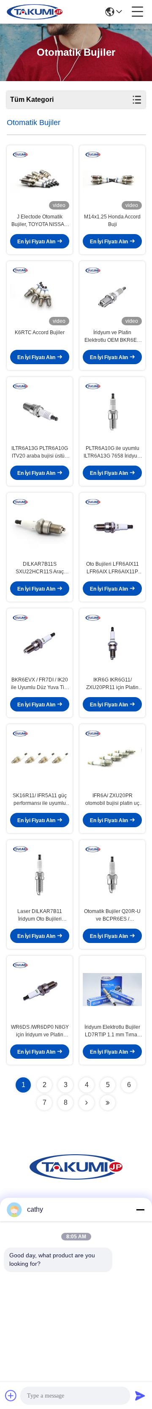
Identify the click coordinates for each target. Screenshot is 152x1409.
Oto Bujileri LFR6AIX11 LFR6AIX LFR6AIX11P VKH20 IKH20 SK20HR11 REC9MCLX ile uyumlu (112, 568)
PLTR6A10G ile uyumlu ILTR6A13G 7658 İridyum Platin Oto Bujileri (112, 452)
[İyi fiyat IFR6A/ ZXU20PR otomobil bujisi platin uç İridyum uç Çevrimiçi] (112, 758)
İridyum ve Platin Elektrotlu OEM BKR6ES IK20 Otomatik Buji (112, 337)
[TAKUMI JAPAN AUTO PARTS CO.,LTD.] (34, 11)
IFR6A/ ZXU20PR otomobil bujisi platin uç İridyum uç (112, 800)
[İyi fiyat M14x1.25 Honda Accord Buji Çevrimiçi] (112, 179)
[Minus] (140, 1210)
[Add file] (11, 1395)
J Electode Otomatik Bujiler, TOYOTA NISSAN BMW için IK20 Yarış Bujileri (39, 221)
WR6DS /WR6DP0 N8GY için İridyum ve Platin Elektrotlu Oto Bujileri (40, 1031)
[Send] (140, 1395)
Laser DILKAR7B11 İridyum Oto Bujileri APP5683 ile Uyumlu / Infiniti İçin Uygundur (40, 915)
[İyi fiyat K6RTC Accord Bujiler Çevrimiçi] (39, 294)
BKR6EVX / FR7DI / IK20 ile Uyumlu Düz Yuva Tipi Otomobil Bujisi (39, 684)
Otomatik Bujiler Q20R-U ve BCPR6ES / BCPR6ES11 (112, 915)
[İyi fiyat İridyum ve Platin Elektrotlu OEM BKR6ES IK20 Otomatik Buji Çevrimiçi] (112, 294)
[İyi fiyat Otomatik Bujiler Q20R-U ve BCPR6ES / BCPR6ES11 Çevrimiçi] (112, 873)
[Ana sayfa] (76, 1177)
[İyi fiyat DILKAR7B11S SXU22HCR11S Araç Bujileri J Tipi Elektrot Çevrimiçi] (39, 526)
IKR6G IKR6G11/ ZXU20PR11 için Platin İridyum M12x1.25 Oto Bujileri (112, 684)
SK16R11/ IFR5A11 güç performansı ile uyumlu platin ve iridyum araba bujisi (40, 800)
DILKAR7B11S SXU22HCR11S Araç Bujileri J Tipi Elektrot (40, 568)
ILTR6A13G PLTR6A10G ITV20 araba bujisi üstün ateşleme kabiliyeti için (39, 452)
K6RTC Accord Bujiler (40, 332)
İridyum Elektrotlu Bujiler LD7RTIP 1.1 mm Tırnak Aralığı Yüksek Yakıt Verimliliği (112, 1031)
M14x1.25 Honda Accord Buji (112, 220)
